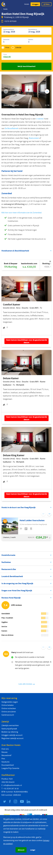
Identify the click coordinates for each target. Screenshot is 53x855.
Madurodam (34, 138)
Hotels (26, 4)
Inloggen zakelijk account (11, 735)
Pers (3, 758)
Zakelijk (18, 47)
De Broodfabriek (11, 128)
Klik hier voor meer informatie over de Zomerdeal (21, 212)
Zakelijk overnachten (10, 725)
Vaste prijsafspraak (9, 728)
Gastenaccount (7, 715)
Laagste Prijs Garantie (10, 768)
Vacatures (5, 761)
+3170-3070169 (10, 21)
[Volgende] (47, 91)
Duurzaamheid (7, 765)
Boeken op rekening (9, 732)
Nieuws (4, 752)
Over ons (5, 749)
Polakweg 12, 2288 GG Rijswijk (16, 17)
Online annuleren (8, 711)
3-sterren (40, 118)
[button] (35, 4)
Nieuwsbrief (6, 755)
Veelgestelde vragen (9, 702)
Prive (7, 47)
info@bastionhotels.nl (12, 785)
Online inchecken (8, 708)
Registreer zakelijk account (12, 738)
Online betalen (7, 705)
